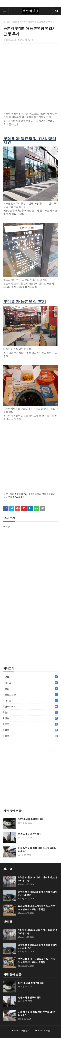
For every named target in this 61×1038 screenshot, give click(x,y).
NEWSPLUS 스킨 (42, 1030)
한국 (31, 730)
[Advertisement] (30, 635)
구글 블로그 (26, 1030)
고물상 (31, 677)
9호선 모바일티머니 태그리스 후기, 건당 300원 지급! (38, 879)
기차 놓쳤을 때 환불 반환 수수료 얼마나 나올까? (37, 850)
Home (15, 1030)
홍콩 (31, 736)
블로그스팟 (31, 694)
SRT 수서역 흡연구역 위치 (31, 819)
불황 (31, 688)
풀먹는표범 (11, 40)
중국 (31, 724)
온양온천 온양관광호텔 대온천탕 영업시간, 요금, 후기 (37, 893)
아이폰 (31, 700)
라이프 (31, 682)
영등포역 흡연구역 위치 (29, 833)
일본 (31, 718)
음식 (9, 21)
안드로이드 (31, 706)
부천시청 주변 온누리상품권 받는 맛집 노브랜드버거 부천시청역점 (36, 908)
